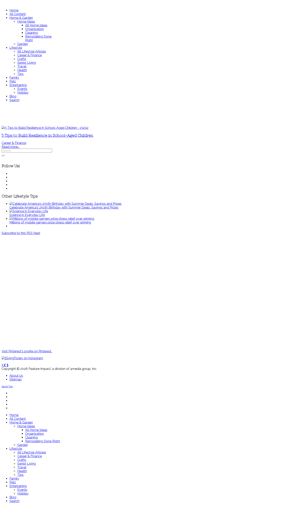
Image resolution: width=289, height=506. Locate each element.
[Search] (3, 155)
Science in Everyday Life (27, 215)
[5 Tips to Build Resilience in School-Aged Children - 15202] (45, 128)
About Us (16, 376)
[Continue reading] (65, 204)
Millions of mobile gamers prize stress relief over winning (50, 222)
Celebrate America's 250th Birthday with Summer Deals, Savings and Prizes (63, 207)
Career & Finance (14, 143)
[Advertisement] (117, 114)
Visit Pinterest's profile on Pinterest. (27, 351)
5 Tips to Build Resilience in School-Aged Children (47, 135)
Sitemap (15, 379)
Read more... (10, 147)
